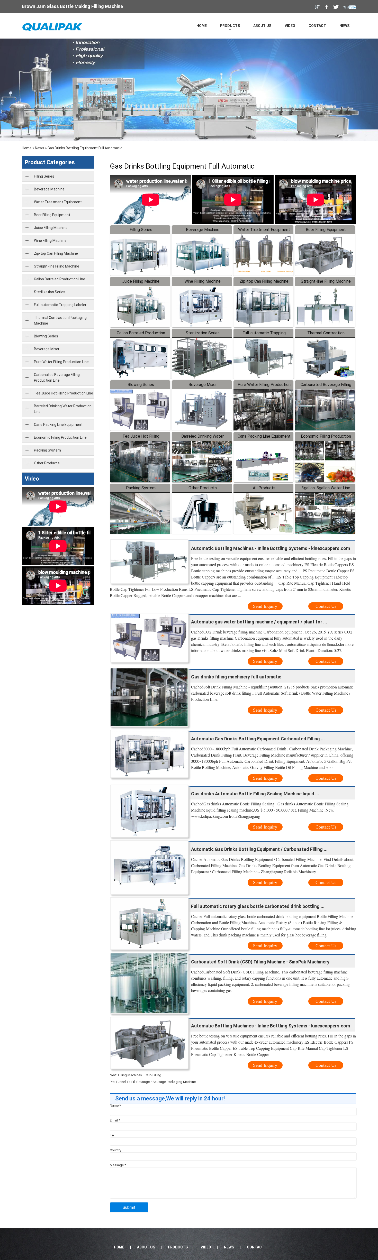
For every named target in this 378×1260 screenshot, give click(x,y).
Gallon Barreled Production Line (59, 279)
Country (115, 1150)
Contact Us (326, 606)
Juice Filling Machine (140, 281)
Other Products (202, 487)
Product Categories (50, 162)
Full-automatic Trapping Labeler (60, 305)
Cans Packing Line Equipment (264, 436)
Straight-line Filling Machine (326, 281)
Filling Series (141, 229)
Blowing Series (141, 384)
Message (118, 1165)
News (344, 26)
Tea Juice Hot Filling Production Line (63, 393)
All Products (264, 487)
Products (230, 26)
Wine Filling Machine (202, 281)
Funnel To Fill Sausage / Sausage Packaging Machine (156, 1082)
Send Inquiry (265, 606)
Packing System (141, 487)
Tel (112, 1135)
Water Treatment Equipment (264, 229)
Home (201, 26)
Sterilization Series (203, 332)
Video (290, 26)
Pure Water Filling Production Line (61, 362)
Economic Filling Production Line (60, 437)
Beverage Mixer (202, 384)
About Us (262, 26)
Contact (317, 26)
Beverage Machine (202, 229)
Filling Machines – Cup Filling (139, 1075)
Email (115, 1120)
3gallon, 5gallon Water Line (326, 487)
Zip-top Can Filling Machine (264, 281)
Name (115, 1105)
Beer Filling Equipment (326, 229)
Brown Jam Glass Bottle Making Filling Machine (72, 6)
